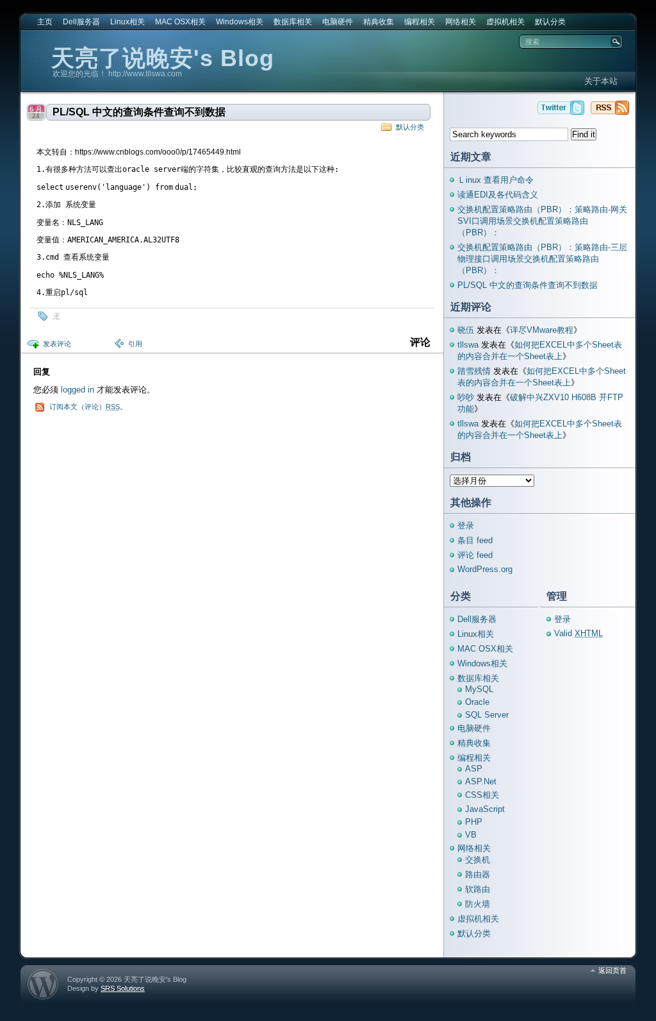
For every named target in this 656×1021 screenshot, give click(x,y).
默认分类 (550, 21)
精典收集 (378, 21)
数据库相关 (293, 21)
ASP (473, 768)
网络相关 (460, 21)
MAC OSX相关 (180, 21)
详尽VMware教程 (541, 330)
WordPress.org (484, 569)
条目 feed (475, 540)
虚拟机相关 (505, 21)
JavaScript (485, 809)
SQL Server (487, 715)
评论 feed (475, 555)
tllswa (468, 345)
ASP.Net (480, 781)
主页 (45, 21)
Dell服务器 (81, 21)
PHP (473, 822)
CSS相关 (482, 795)
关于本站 (601, 81)
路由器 (477, 874)
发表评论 (57, 344)
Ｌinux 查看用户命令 (495, 180)
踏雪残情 (474, 371)
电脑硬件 (337, 21)
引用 (135, 344)
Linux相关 (127, 21)
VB (471, 835)
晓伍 (465, 330)
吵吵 (465, 397)
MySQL (479, 689)
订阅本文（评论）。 (88, 406)
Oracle (477, 702)
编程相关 (419, 21)
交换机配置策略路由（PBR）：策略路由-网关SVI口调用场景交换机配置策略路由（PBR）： (542, 221)
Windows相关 (239, 21)
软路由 (477, 889)
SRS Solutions (123, 988)
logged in (77, 389)
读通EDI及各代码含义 (497, 194)
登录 (465, 525)
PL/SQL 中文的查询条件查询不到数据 (139, 111)
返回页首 (612, 970)
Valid (578, 633)
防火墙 (477, 904)
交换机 (477, 860)
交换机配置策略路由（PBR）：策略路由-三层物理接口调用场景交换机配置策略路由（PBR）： (542, 258)
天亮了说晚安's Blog (162, 58)
